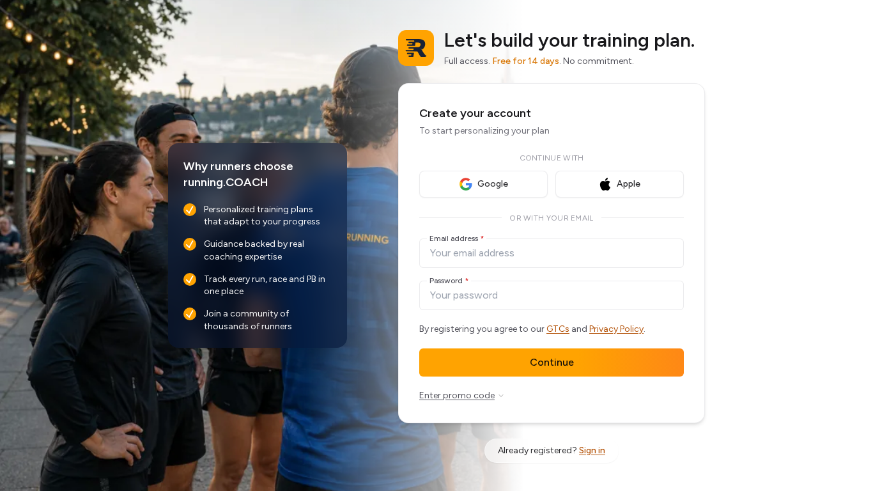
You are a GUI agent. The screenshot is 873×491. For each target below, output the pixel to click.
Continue (552, 362)
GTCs (557, 328)
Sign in (592, 450)
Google (492, 183)
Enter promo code (457, 395)
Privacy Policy (616, 328)
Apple (628, 183)
